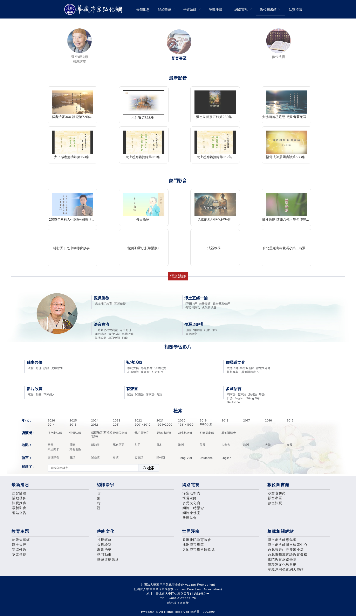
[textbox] (93, 468)
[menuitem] (143, 9)
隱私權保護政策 (178, 602)
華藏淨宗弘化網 (94, 9)
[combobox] (103, 468)
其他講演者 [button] (248, 372)
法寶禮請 (295, 10)
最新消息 (143, 10)
